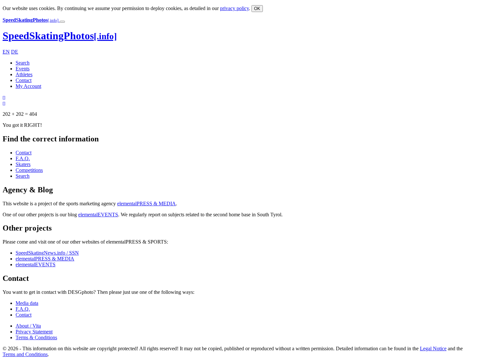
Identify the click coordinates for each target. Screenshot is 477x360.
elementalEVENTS (98, 214)
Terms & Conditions (36, 337)
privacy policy (234, 8)
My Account (28, 86)
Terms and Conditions (25, 354)
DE (14, 51)
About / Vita (28, 326)
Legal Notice (433, 348)
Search (23, 63)
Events (23, 68)
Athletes (24, 74)
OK (257, 8)
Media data (27, 303)
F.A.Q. (23, 158)
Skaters (23, 164)
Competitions (29, 170)
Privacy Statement (34, 331)
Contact (23, 80)
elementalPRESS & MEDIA (146, 203)
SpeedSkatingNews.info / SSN (47, 253)
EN (6, 51)
